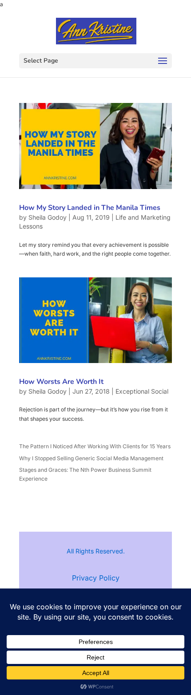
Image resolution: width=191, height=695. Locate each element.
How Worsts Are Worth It (61, 382)
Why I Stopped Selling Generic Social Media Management (91, 458)
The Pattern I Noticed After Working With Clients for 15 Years (95, 446)
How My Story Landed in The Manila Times (89, 208)
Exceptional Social (141, 391)
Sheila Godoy (47, 217)
